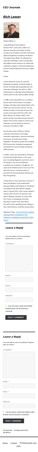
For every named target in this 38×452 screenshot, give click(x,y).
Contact (14, 443)
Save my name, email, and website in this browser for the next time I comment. (18, 308)
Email (8, 286)
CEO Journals (11, 7)
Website (8, 295)
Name (8, 275)
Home (5, 443)
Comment (10, 244)
